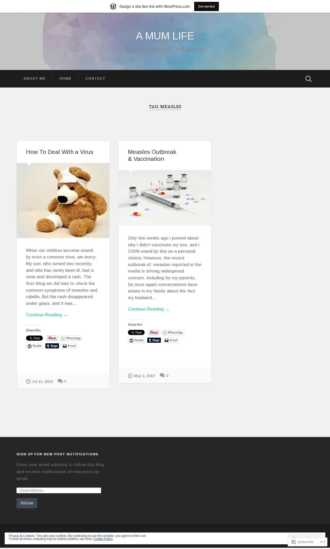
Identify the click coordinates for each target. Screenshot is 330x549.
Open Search (308, 78)
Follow (27, 502)
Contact (95, 79)
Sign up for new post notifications (57, 454)
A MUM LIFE (165, 36)
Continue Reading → (47, 314)
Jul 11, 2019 (42, 381)
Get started (206, 6)
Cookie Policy (103, 539)
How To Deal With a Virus (59, 152)
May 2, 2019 (144, 376)
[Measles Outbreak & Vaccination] (165, 198)
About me (34, 79)
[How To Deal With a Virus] (63, 200)
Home (65, 79)
